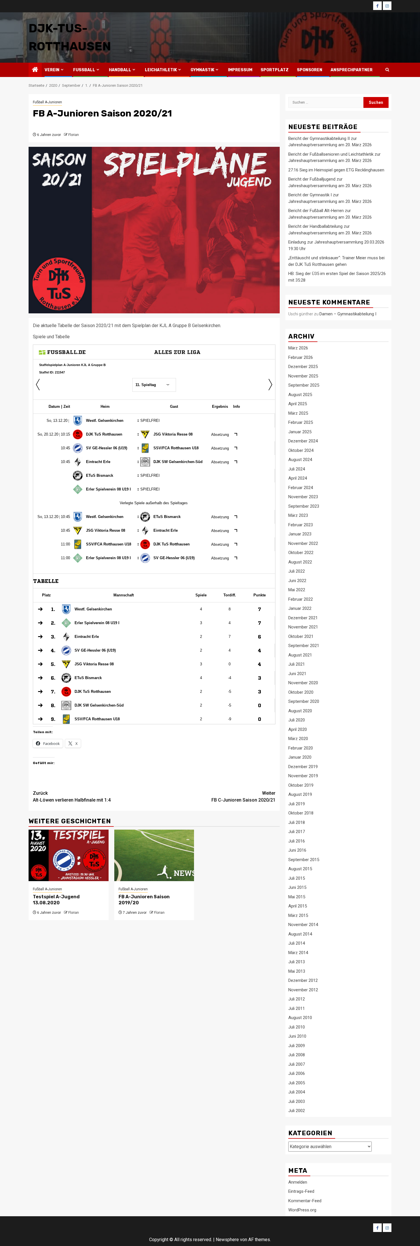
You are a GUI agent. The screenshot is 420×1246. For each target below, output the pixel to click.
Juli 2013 (296, 961)
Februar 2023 (300, 524)
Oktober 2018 (300, 813)
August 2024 (300, 459)
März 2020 (298, 738)
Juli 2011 (296, 1008)
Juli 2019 (296, 803)
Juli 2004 (296, 1092)
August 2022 (300, 562)
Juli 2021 (296, 664)
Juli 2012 (296, 999)
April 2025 (297, 403)
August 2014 (300, 934)
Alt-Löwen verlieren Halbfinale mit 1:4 (72, 796)
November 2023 (303, 496)
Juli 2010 (296, 1027)
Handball (120, 70)
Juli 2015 (296, 878)
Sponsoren (309, 70)
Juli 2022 (296, 571)
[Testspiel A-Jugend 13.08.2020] (69, 855)
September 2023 (303, 506)
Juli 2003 (296, 1101)
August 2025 (300, 394)
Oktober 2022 (300, 552)
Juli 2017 (296, 831)
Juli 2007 (296, 1064)
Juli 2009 (296, 1045)
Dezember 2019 (303, 766)
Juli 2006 (296, 1073)
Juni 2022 (297, 580)
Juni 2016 (297, 850)
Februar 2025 (300, 422)
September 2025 (303, 385)
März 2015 (298, 915)
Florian (73, 135)
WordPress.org (302, 1210)
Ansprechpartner (352, 70)
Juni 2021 (297, 673)
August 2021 (300, 655)
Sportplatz (275, 70)
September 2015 (303, 859)
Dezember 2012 (303, 980)
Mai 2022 (296, 589)
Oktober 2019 (300, 785)
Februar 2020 (300, 748)
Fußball (84, 70)
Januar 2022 (299, 608)
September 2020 (303, 701)
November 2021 (303, 627)
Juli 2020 (296, 720)
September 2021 (303, 645)
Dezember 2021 (303, 617)
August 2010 (300, 1017)
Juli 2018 (296, 822)
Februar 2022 (300, 599)
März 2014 (298, 952)
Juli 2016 (296, 841)
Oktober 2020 (300, 692)
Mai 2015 (296, 896)
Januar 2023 (299, 534)
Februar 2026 (300, 357)
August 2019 (300, 794)
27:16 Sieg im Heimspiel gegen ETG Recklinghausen (336, 170)
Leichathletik (161, 70)
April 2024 (297, 478)
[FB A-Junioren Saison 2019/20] (154, 855)
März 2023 (298, 515)
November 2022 (303, 543)
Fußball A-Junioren (47, 102)
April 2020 (297, 729)
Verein (52, 70)
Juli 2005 (296, 1082)
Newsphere (227, 1239)
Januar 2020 (299, 757)
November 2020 (303, 682)
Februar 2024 (300, 487)
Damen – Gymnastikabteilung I (347, 314)
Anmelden (297, 1182)
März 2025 (298, 413)
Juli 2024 (296, 469)
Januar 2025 (299, 431)
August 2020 (300, 710)
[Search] (387, 69)
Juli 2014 (296, 943)
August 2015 (300, 868)
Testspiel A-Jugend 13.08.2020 (56, 899)
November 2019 (303, 775)
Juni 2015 (297, 887)
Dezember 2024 (303, 441)
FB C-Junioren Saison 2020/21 (243, 796)
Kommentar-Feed (304, 1200)
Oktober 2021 (300, 636)
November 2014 (303, 924)
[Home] (35, 70)
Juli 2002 (296, 1110)
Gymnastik (202, 70)
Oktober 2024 (300, 450)
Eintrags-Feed (301, 1191)
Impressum (240, 70)
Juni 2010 (297, 1036)
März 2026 (298, 348)
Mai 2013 (296, 971)
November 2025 (303, 376)
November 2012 (303, 989)
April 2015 (297, 906)
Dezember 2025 (303, 366)
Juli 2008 (296, 1054)
